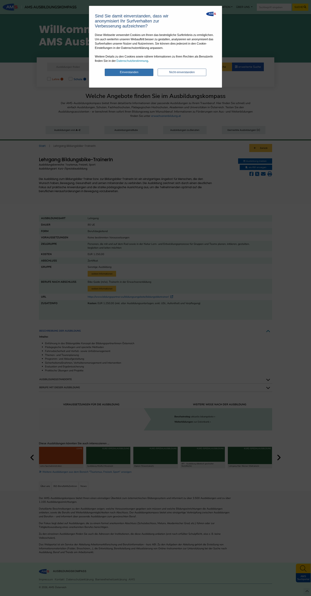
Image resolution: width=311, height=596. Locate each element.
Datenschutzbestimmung (132, 60)
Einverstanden (129, 72)
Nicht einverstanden (182, 72)
